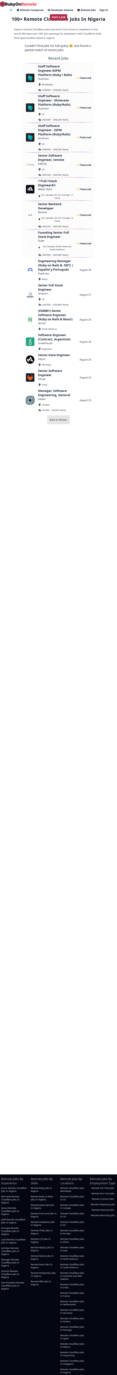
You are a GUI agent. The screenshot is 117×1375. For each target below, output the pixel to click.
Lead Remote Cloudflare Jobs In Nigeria (13, 1241)
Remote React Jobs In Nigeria (41, 1266)
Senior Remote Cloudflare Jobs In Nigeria (10, 1211)
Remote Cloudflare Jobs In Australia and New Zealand (72, 1275)
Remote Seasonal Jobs (103, 1209)
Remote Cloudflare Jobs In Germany (72, 1311)
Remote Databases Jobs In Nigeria (43, 1223)
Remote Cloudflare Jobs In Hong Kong (72, 1354)
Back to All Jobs (58, 419)
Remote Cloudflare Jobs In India (72, 1286)
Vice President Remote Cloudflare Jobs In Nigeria (12, 1285)
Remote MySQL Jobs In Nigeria (42, 1249)
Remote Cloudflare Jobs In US (72, 1198)
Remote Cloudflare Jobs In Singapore (72, 1362)
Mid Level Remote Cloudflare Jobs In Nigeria (10, 1199)
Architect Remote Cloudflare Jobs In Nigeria (10, 1251)
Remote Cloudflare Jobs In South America (72, 1266)
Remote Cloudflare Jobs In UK (72, 1215)
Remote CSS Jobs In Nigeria (41, 1240)
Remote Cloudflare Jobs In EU (72, 1223)
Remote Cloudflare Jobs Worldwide (72, 1189)
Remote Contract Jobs (103, 1198)
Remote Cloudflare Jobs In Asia (72, 1249)
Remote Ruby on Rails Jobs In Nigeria (42, 1198)
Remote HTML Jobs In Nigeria (42, 1232)
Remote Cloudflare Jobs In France (72, 1294)
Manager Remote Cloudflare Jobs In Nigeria (10, 1262)
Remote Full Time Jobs (103, 1188)
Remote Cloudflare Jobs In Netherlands (72, 1303)
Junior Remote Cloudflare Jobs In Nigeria (14, 1189)
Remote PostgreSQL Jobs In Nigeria (43, 1274)
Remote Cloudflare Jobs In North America (72, 1257)
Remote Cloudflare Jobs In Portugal (72, 1328)
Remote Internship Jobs (103, 1215)
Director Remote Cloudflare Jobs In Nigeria (10, 1274)
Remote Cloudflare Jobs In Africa (72, 1240)
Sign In (103, 10)
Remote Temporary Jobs (103, 1204)
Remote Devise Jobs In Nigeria (42, 1257)
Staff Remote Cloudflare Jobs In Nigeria (13, 1221)
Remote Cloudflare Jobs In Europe (72, 1232)
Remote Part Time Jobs (102, 1193)
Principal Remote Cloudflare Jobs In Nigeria (10, 1231)
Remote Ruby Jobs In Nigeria (41, 1189)
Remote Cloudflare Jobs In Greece (72, 1320)
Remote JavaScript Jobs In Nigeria (42, 1206)
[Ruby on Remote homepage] (18, 4)
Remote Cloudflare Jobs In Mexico (72, 1345)
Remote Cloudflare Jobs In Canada (72, 1206)
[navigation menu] (11, 10)
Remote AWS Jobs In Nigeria (41, 1283)
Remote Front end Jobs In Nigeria (44, 1215)
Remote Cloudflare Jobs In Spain (72, 1337)
